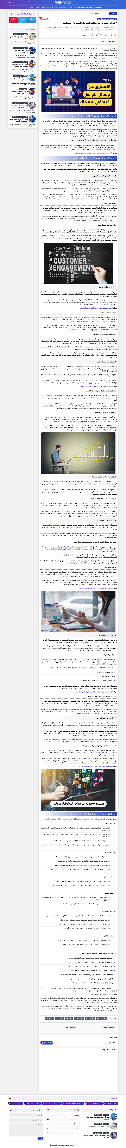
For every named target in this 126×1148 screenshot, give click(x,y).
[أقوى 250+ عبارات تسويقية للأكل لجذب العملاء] (32, 91)
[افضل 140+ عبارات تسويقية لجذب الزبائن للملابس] (32, 78)
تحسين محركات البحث (53, 525)
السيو (38, 7)
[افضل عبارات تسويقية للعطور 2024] (32, 36)
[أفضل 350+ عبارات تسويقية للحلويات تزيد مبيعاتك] (32, 64)
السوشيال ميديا (60, 7)
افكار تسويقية (71, 7)
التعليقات (44, 19)
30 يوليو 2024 (23, 89)
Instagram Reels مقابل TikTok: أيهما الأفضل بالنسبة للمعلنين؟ (92, 766)
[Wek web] (63, 4)
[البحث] (10, 3)
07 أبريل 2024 (16, 34)
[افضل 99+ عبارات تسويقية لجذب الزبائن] (32, 50)
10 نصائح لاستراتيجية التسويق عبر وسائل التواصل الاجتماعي (93, 692)
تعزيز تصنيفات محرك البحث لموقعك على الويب (66, 547)
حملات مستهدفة (96, 421)
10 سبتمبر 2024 (16, 61)
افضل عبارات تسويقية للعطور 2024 (99, 1126)
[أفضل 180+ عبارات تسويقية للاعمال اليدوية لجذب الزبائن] (32, 105)
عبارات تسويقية (30, 7)
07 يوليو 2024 (16, 116)
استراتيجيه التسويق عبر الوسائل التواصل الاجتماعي (96, 386)
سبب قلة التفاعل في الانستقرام (101, 994)
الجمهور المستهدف (59, 421)
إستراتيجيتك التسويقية (80, 667)
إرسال (40, 1139)
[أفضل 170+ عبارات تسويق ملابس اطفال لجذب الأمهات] (32, 119)
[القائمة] (116, 3)
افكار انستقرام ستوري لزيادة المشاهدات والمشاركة (96, 308)
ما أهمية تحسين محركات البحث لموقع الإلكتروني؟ (95, 588)
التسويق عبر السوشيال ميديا (99, 13)
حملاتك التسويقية (48, 406)
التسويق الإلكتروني (84, 7)
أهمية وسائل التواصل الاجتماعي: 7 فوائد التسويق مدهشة (93, 153)
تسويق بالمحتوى (47, 7)
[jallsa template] (74, 1145)
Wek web (53, 1145)
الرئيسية (96, 7)
